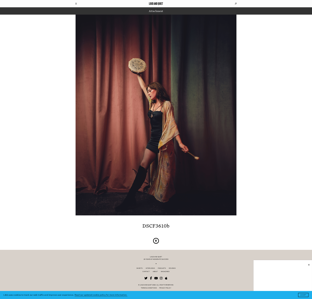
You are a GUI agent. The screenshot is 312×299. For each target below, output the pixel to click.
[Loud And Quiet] (156, 3)
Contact (146, 271)
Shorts (139, 268)
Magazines (165, 271)
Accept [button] (303, 295)
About (155, 271)
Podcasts (162, 268)
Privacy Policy (165, 288)
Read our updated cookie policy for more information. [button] (101, 295)
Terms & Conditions (149, 288)
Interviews (150, 268)
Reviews (172, 268)
